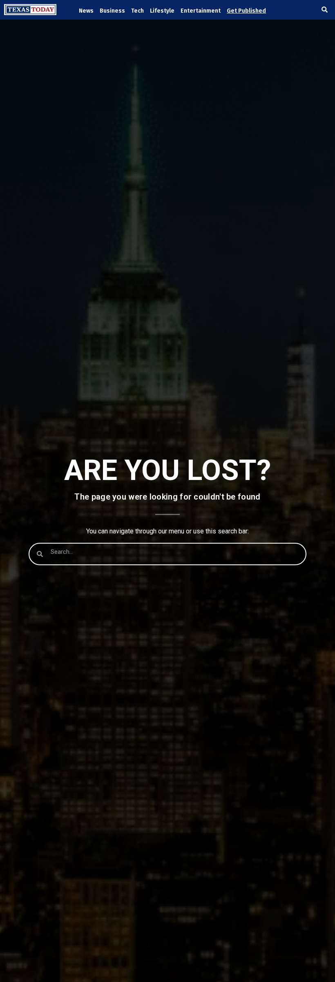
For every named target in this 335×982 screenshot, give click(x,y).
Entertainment (201, 10)
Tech (137, 10)
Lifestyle (162, 10)
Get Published (246, 10)
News (86, 10)
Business (112, 10)
